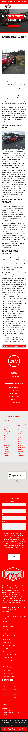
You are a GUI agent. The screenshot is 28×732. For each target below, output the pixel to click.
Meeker (20, 420)
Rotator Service (14, 393)
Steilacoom (21, 430)
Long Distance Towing (9, 651)
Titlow (19, 426)
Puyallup (6, 451)
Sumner (20, 440)
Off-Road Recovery (8, 657)
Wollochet (20, 445)
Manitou (6, 426)
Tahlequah (21, 455)
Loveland (6, 455)
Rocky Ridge (21, 447)
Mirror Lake (21, 451)
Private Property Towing (9, 661)
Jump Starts (6, 670)
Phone (4, 514)
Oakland (6, 441)
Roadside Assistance (14, 387)
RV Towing (14, 399)
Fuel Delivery (7, 667)
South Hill (20, 432)
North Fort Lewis (22, 437)
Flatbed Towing (7, 630)
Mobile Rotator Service (9, 654)
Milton (19, 428)
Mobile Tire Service (9, 676)
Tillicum (6, 449)
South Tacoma (8, 428)
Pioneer (6, 453)
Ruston (20, 443)
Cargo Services (7, 642)
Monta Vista (7, 424)
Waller (5, 436)
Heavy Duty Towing (14, 390)
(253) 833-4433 (14, 376)
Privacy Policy (9, 609)
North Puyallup (22, 424)
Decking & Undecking (9, 645)
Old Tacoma (21, 422)
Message (4, 521)
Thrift (19, 453)
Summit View (7, 437)
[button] (17, 481)
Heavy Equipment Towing (14, 402)
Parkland (6, 420)
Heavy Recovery (8, 639)
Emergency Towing (14, 396)
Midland (6, 422)
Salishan (6, 430)
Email (4, 508)
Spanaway (7, 440)
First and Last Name (8, 501)
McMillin (20, 441)
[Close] (23, 474)
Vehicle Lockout (8, 673)
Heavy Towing (6, 633)
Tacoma (6, 447)
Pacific (20, 449)
